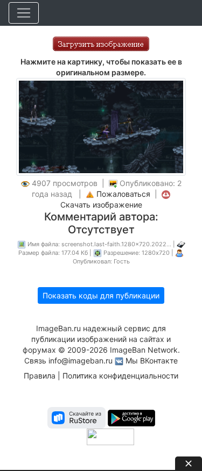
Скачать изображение (101, 204)
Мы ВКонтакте (152, 360)
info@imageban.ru (80, 360)
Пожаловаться (123, 193)
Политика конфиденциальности (120, 375)
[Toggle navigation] (24, 13)
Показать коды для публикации (101, 295)
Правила (39, 375)
